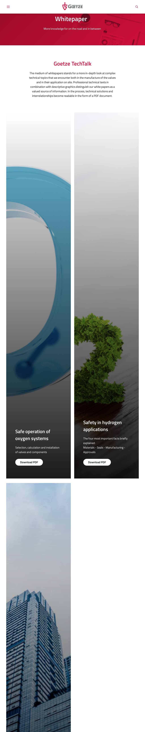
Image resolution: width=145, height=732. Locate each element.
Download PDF (29, 462)
